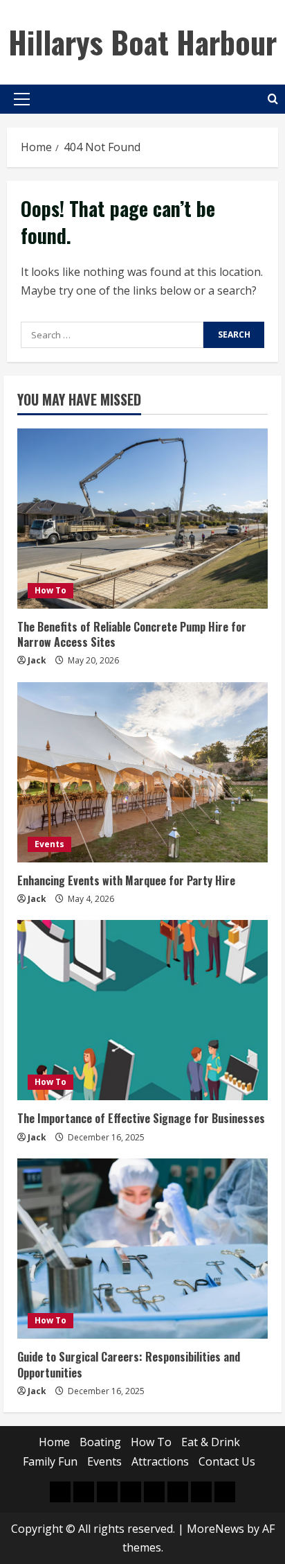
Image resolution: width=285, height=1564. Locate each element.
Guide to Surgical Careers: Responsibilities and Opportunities (128, 1364)
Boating (100, 1442)
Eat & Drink (210, 1442)
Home (54, 1442)
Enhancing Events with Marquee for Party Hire (126, 880)
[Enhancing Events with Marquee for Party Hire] (142, 772)
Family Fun (50, 1461)
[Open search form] (273, 98)
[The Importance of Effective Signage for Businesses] (142, 1010)
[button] (22, 99)
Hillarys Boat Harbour (142, 41)
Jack (37, 660)
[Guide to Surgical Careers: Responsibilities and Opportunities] (142, 1248)
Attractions (160, 1461)
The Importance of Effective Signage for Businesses (141, 1118)
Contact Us (227, 1461)
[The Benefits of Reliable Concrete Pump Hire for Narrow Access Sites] (142, 518)
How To (50, 590)
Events (49, 844)
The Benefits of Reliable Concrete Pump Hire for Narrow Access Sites (131, 634)
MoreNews (215, 1528)
